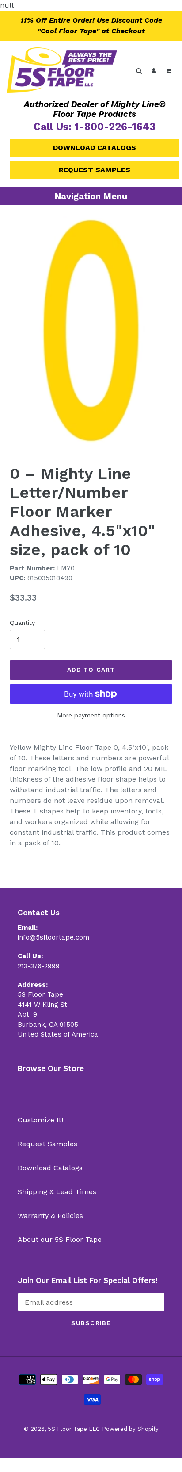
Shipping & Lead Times (57, 1191)
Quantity (22, 622)
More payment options (91, 715)
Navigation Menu (91, 196)
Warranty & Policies (50, 1215)
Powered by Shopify (130, 1429)
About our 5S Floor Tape (60, 1239)
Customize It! (40, 1120)
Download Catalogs (94, 147)
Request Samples (94, 170)
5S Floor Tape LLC (74, 1429)
